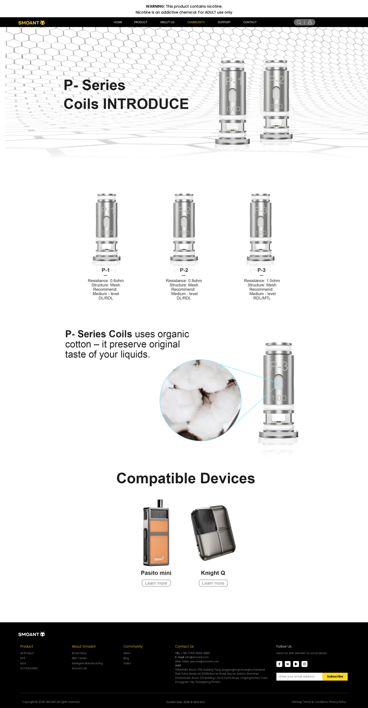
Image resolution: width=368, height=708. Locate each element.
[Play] (296, 664)
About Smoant (84, 646)
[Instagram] (304, 664)
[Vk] (288, 664)
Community (133, 646)
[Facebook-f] (279, 664)
